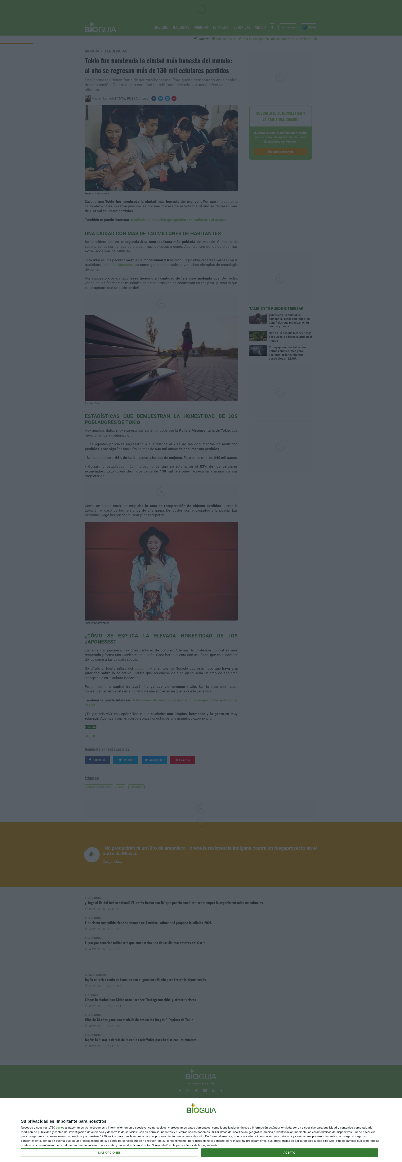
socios (60, 1127)
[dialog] (201, 1130)
